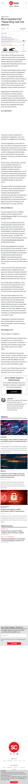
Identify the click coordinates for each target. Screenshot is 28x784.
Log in (11, 6)
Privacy (24, 760)
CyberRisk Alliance (9, 760)
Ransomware (5, 16)
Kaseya (9, 216)
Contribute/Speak (9, 767)
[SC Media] (14, 3)
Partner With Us (14, 769)
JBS (15, 216)
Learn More (14, 392)
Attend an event (16, 767)
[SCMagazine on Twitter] (14, 754)
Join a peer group (22, 767)
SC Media (4, 760)
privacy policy (22, 778)
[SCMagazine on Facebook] (11, 754)
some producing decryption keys (14, 240)
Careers (20, 760)
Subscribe (14, 643)
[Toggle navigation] (2, 3)
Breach (3, 471)
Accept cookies (14, 782)
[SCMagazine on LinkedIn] (17, 754)
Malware (3, 437)
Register (16, 6)
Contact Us (15, 760)
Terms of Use (20, 639)
